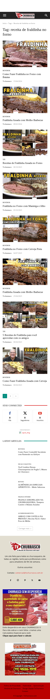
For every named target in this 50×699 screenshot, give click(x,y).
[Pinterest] (25, 580)
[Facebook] (10, 580)
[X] (32, 580)
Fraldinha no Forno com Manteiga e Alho (24, 206)
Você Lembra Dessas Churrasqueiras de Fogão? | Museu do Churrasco (32, 469)
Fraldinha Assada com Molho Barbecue (23, 120)
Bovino (21, 482)
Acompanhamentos (26, 513)
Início (5, 23)
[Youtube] (39, 580)
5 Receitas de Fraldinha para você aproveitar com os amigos (20, 336)
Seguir (25, 412)
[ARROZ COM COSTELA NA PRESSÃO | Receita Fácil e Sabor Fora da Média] (9, 517)
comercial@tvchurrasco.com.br (29, 573)
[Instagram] (18, 580)
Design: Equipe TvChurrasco (33, 688)
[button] (4, 15)
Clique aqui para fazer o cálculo (17, 635)
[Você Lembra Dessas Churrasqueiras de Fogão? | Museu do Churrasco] (9, 468)
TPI (4, 159)
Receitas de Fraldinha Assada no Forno (22, 163)
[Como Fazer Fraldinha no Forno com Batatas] (25, 54)
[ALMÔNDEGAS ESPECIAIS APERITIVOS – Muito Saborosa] (9, 484)
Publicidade (27, 686)
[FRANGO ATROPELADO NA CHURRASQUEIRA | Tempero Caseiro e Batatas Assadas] (9, 501)
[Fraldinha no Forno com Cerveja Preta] (25, 229)
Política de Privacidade (12, 686)
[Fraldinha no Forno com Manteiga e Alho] (25, 186)
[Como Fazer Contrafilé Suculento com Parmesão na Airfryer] (9, 452)
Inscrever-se (40, 412)
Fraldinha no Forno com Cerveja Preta (22, 249)
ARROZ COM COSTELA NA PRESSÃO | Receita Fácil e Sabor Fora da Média (32, 518)
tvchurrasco (7, 81)
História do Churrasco (12, 688)
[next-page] (16, 396)
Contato (25, 691)
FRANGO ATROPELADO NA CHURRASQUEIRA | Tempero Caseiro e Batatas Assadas (31, 502)
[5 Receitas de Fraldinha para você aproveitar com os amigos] (25, 315)
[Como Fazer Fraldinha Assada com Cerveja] (25, 360)
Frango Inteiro (24, 497)
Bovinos (6, 70)
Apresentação (38, 686)
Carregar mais (24, 528)
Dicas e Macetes (24, 464)
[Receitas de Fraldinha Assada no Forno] (25, 143)
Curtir (10, 412)
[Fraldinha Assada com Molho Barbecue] (25, 100)
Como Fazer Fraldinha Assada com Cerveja (25, 381)
